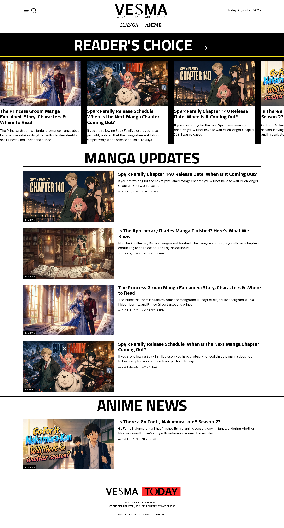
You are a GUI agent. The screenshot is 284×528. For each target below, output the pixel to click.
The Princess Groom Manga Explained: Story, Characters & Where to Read (33, 116)
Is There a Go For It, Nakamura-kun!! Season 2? (169, 421)
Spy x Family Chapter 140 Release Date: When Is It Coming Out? (211, 113)
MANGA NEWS (150, 191)
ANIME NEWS (149, 439)
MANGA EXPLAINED (152, 253)
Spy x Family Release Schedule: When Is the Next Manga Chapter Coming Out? (123, 116)
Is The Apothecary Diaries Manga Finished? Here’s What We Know (183, 233)
